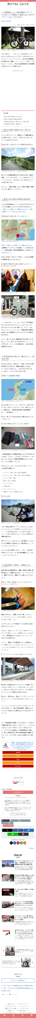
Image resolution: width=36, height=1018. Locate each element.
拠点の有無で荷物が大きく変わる (13, 116)
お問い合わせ (22, 1010)
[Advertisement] (18, 90)
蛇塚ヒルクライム (22, 209)
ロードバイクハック (25, 820)
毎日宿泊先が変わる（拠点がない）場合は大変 (16, 121)
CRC (18, 762)
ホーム (12, 1004)
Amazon (18, 755)
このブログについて (10, 1013)
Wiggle (18, 759)
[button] (23, 834)
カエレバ (25, 749)
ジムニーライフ (25, 1008)
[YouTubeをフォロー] (18, 814)
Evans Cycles (18, 766)
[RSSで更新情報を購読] (24, 814)
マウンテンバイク (11, 1006)
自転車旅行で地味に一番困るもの (13, 124)
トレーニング (24, 1006)
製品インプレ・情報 (10, 1008)
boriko (18, 795)
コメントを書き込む (19, 980)
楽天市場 (18, 752)
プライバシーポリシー (26, 1013)
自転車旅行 (5, 823)
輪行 (12, 823)
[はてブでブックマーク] (28, 830)
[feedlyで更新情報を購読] (21, 814)
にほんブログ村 (6, 21)
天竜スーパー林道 (8, 209)
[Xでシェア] (7, 830)
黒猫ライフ (11, 1010)
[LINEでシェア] (12, 834)
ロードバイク (6, 820)
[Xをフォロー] (11, 814)
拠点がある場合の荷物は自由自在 (13, 119)
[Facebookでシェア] (18, 830)
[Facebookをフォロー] (14, 814)
